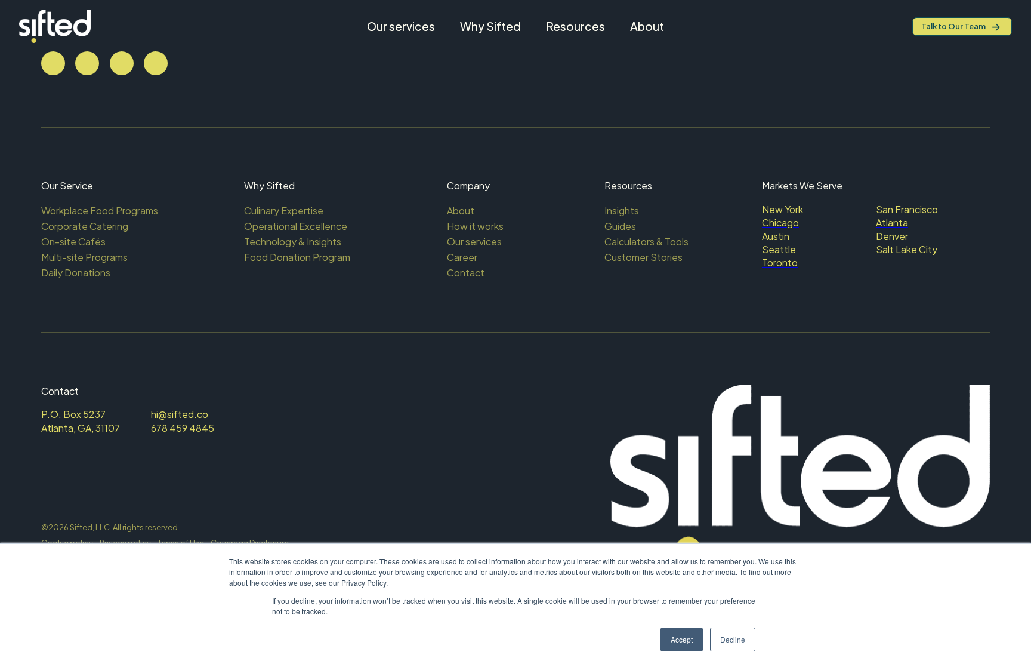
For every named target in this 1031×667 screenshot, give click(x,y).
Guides (620, 226)
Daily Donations (75, 272)
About (647, 26)
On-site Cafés (73, 241)
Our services (401, 26)
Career (462, 257)
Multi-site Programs (84, 257)
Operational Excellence (295, 226)
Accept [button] (682, 639)
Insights (621, 210)
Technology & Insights (292, 241)
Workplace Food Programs (99, 210)
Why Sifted (490, 26)
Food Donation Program (297, 257)
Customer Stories (643, 257)
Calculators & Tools (646, 241)
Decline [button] (732, 639)
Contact (465, 272)
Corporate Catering (84, 226)
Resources (575, 26)
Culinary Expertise (283, 210)
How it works (475, 226)
